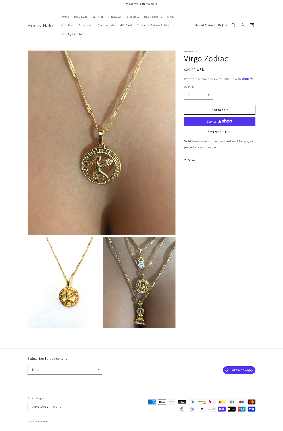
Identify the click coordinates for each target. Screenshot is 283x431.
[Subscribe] (97, 370)
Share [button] (192, 160)
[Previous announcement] (29, 4)
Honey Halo (42, 421)
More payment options (219, 131)
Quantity (189, 86)
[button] (233, 25)
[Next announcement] (254, 4)
